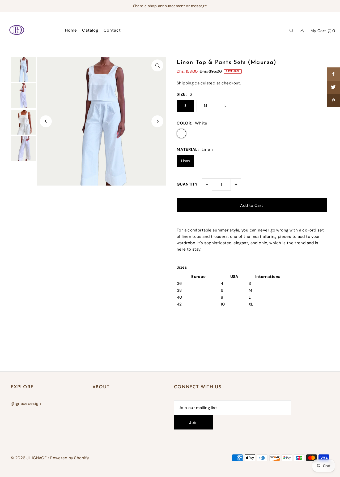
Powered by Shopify (69, 458)
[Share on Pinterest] (333, 100)
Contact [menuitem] (112, 30)
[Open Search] (291, 30)
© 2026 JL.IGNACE (28, 458)
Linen (185, 160)
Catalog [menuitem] (90, 30)
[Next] (157, 121)
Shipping (185, 83)
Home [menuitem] (71, 30)
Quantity (187, 184)
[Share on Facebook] (333, 74)
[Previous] (46, 121)
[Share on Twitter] (333, 87)
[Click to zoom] (157, 65)
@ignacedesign (26, 403)
